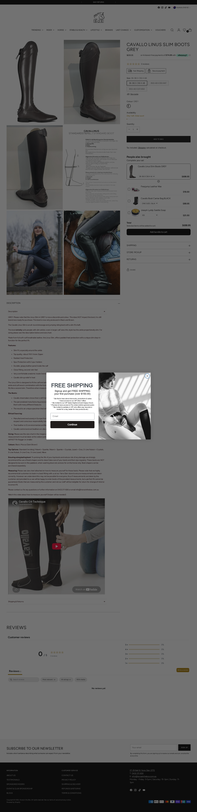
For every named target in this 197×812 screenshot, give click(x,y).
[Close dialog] (147, 376)
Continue (72, 424)
